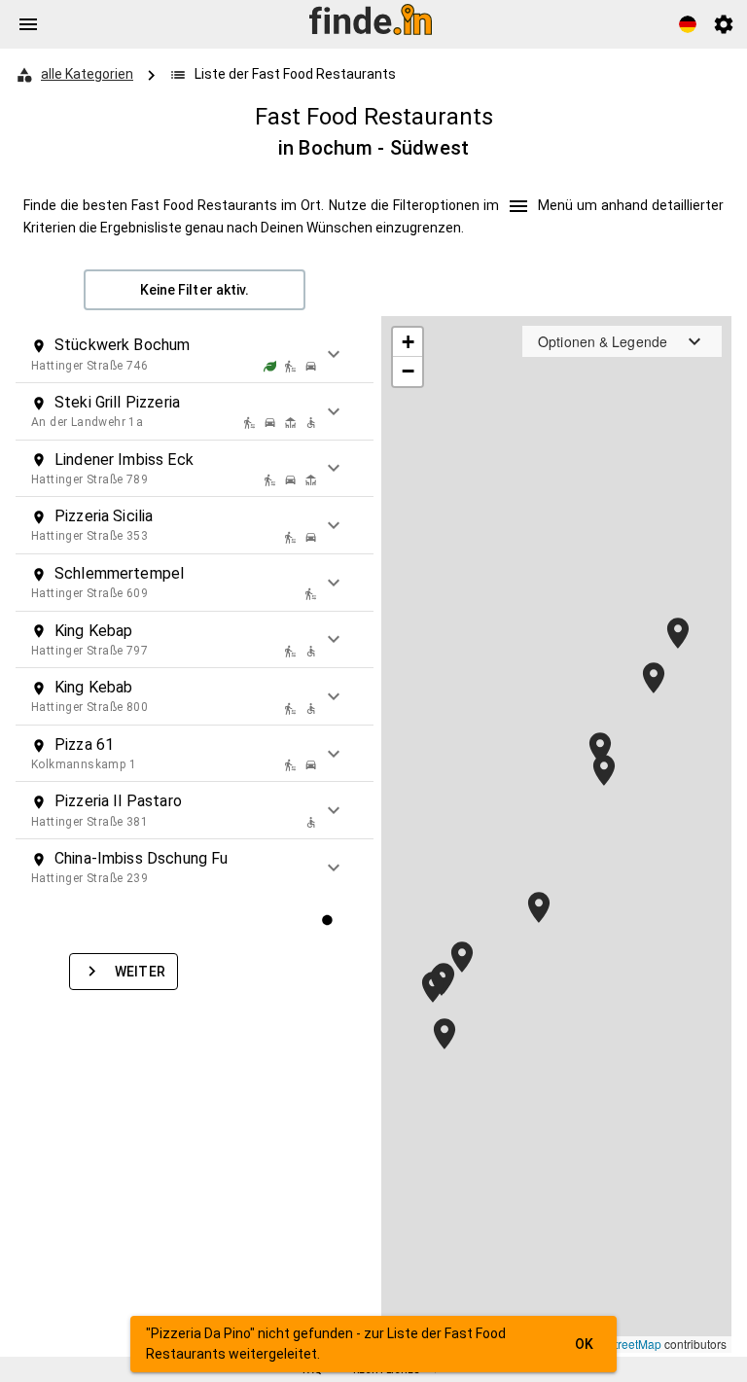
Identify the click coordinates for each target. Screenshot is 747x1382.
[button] (195, 354)
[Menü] (28, 24)
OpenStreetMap (619, 1343)
